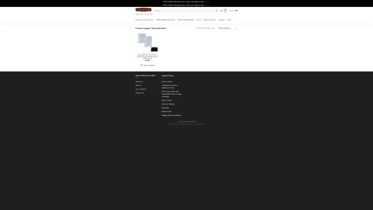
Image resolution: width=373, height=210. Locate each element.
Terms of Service (168, 104)
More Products (210, 20)
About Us (139, 82)
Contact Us (140, 93)
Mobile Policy (167, 111)
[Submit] (217, 10)
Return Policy (167, 100)
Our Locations (141, 89)
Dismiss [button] (207, 2)
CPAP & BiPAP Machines (165, 20)
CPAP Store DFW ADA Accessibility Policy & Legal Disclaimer (172, 94)
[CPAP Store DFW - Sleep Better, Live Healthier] (143, 9)
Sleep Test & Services (144, 20)
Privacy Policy (167, 82)
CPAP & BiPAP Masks (186, 20)
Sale (229, 20)
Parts (199, 20)
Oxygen (222, 20)
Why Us (138, 85)
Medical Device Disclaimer (171, 115)
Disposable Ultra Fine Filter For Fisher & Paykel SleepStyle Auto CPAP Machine (147, 56)
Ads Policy (165, 108)
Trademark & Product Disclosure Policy (170, 86)
